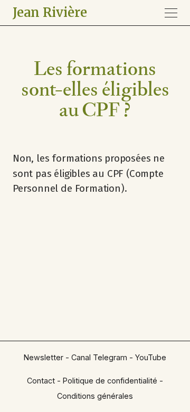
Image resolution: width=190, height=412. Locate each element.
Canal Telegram (99, 357)
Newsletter (43, 357)
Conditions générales (95, 395)
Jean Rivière (50, 12)
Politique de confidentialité (110, 380)
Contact (41, 380)
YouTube (150, 357)
